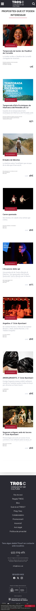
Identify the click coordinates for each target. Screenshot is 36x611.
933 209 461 (18, 552)
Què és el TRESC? (18, 507)
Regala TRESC (18, 499)
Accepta (29, 605)
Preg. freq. (18, 511)
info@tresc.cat (18, 566)
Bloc (18, 503)
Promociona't (18, 519)
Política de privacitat (18, 531)
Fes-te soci (18, 495)
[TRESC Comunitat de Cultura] (18, 4)
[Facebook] (14, 578)
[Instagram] (22, 578)
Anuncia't (18, 523)
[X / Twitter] (18, 578)
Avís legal (18, 527)
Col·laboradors (18, 515)
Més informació (13, 609)
